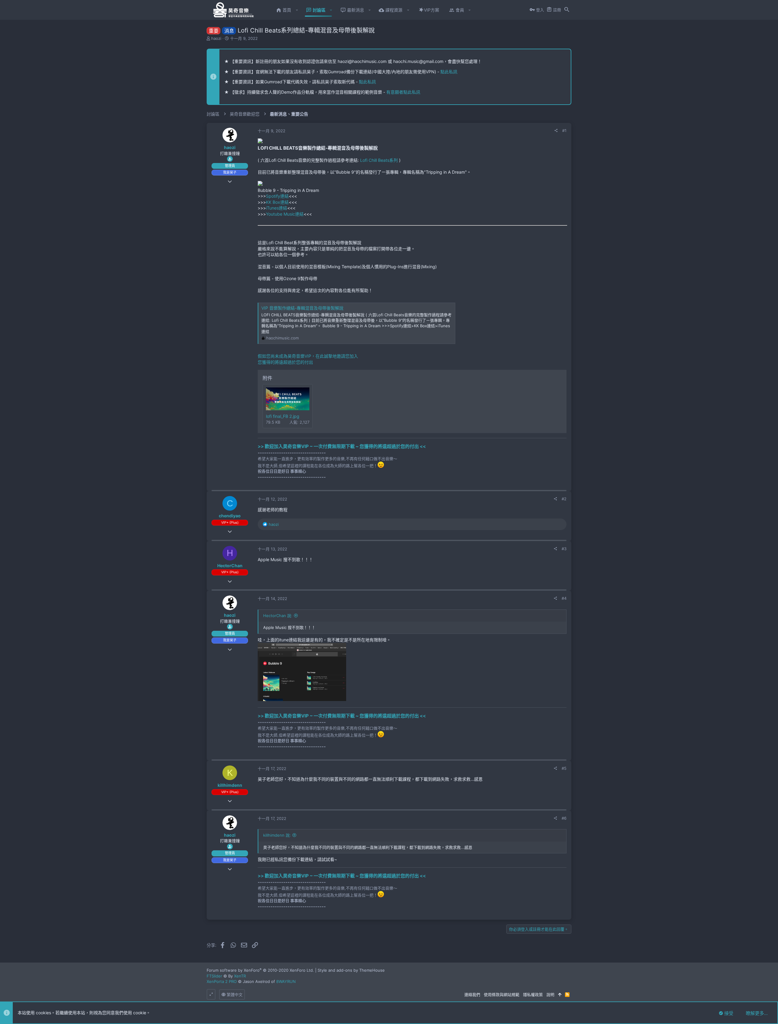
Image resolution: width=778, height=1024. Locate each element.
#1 (564, 130)
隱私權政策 (533, 994)
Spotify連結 (277, 196)
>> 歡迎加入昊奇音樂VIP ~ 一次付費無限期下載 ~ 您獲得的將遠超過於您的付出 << (342, 446)
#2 (564, 498)
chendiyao (230, 515)
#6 (564, 818)
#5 (564, 768)
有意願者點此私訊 (403, 92)
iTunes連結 (276, 207)
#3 (564, 548)
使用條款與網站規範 (501, 994)
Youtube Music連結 (285, 214)
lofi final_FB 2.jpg (282, 416)
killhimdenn (230, 785)
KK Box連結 (277, 202)
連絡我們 (472, 994)
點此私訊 (448, 71)
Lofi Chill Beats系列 (379, 160)
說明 (550, 994)
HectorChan (230, 565)
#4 (564, 598)
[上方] (559, 994)
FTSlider (214, 976)
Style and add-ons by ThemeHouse (351, 970)
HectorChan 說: (277, 615)
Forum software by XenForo (260, 970)
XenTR (240, 976)
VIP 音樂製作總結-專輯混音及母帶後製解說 (302, 308)
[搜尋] (566, 10)
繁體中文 (234, 994)
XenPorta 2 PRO (222, 981)
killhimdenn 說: (277, 835)
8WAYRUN (286, 981)
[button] (296, 10)
